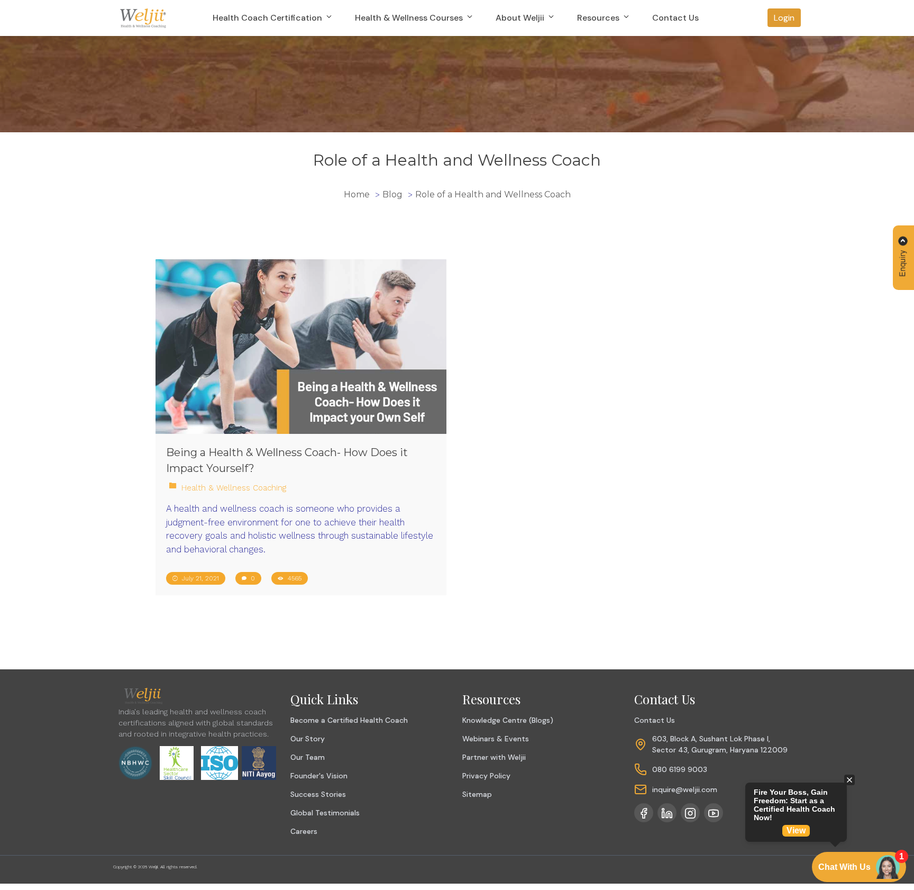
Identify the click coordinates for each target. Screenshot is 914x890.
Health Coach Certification (268, 17)
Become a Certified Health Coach (349, 720)
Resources (599, 17)
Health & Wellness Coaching (233, 488)
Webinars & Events (495, 738)
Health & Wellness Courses (410, 17)
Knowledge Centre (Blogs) (507, 720)
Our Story (307, 738)
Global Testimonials (325, 813)
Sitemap (477, 794)
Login (784, 17)
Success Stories (318, 794)
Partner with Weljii (494, 757)
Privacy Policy (486, 775)
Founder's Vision (319, 775)
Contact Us (675, 17)
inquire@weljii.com (684, 789)
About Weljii (521, 17)
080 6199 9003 (679, 769)
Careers (303, 831)
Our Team (307, 757)
